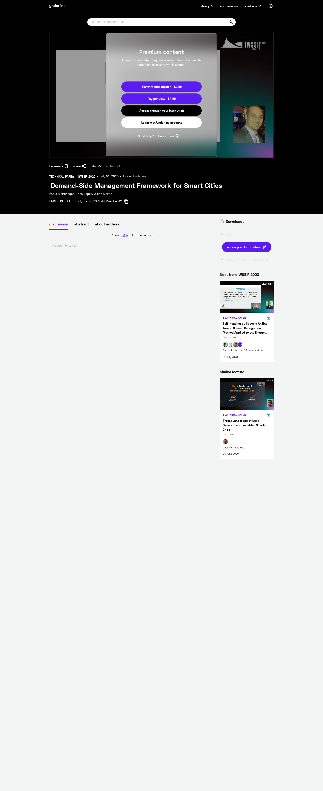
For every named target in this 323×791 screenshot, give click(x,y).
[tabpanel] (133, 240)
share (77, 166)
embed (111, 166)
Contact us (166, 136)
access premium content (244, 247)
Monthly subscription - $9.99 (161, 86)
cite (93, 166)
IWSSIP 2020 (248, 274)
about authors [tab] (107, 224)
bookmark (56, 166)
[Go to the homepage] (57, 6)
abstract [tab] (81, 224)
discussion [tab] (58, 224)
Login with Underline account (161, 122)
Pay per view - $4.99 (161, 98)
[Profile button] (271, 6)
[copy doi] (128, 201)
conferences (229, 6)
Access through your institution (161, 110)
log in (124, 235)
